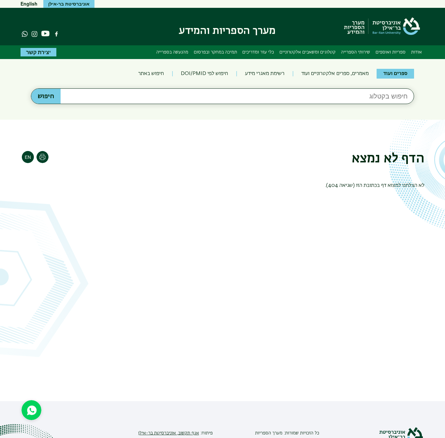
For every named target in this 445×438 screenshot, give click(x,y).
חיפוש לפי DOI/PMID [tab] (204, 73)
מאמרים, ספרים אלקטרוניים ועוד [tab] (335, 73)
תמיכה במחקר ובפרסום (215, 52)
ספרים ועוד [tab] (395, 73)
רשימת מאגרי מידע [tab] (264, 73)
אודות (416, 52)
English (29, 3)
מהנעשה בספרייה (172, 52)
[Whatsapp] (25, 34)
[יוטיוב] (45, 34)
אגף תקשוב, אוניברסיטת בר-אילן (168, 433)
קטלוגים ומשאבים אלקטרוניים (308, 52)
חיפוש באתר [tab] (151, 73)
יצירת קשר (38, 52)
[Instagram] (34, 34)
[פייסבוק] (56, 34)
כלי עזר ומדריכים (258, 52)
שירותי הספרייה (355, 52)
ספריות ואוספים (391, 52)
